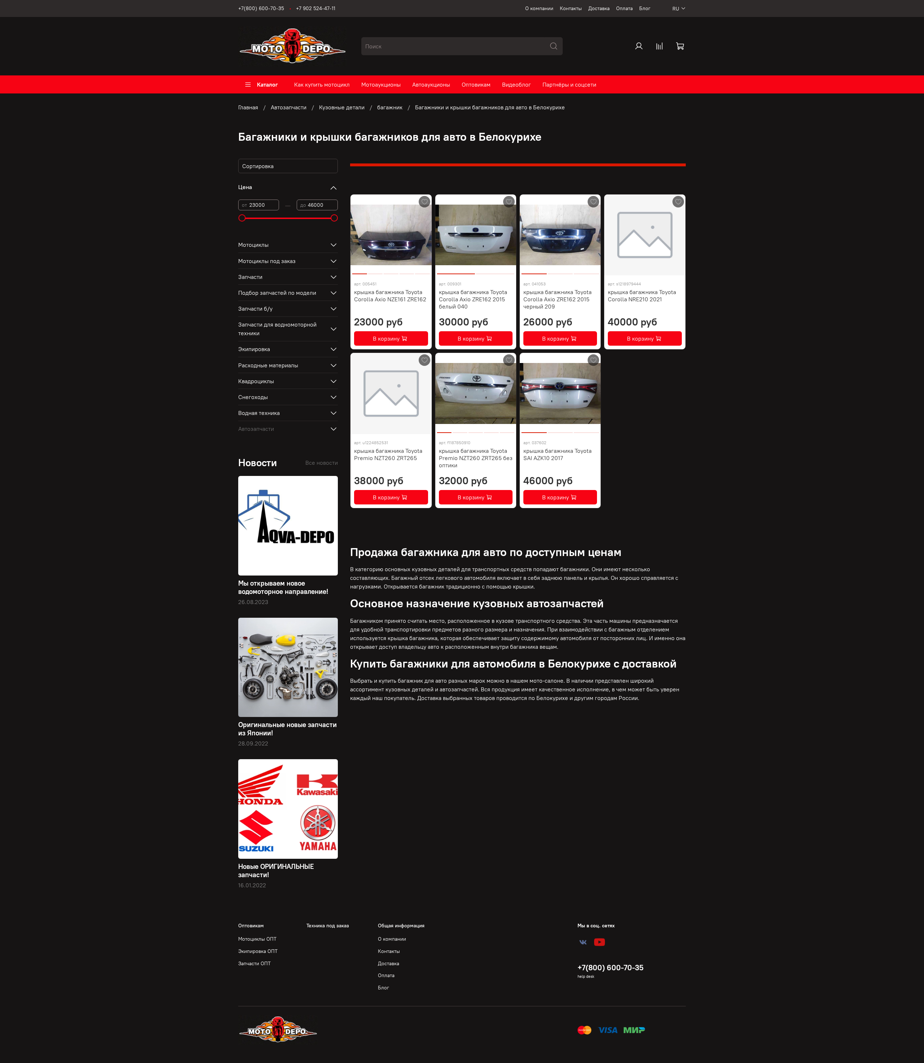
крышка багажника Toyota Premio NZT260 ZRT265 (388, 454)
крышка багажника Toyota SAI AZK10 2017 (557, 454)
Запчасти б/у (255, 308)
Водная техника (259, 412)
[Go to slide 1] (359, 271)
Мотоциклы (253, 244)
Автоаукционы (431, 84)
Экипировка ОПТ (258, 951)
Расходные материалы (268, 365)
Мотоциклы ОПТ (257, 939)
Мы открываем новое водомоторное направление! (283, 587)
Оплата (624, 8)
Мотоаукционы (381, 84)
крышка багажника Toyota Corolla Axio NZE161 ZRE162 (390, 295)
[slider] (241, 218)
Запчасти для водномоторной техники (277, 329)
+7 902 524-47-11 (315, 8)
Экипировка (254, 349)
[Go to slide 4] (407, 271)
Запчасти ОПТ (254, 963)
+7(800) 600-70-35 (261, 8)
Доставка (599, 8)
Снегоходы (253, 397)
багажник (389, 107)
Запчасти (250, 276)
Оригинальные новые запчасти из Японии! (287, 728)
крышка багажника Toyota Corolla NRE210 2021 (642, 295)
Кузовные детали (342, 107)
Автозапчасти (288, 107)
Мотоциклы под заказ (267, 260)
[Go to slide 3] (391, 271)
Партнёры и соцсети (569, 84)
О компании (539, 8)
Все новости (321, 462)
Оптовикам (476, 84)
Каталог (267, 84)
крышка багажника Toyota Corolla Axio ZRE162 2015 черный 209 (557, 299)
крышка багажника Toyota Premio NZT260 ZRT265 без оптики (476, 458)
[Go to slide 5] (422, 271)
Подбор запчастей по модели (277, 292)
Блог (644, 8)
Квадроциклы (256, 381)
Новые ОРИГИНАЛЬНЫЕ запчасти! (276, 870)
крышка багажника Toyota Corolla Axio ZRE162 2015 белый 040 (473, 299)
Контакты (571, 8)
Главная (248, 107)
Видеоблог (516, 84)
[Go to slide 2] (375, 271)
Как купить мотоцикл (322, 84)
